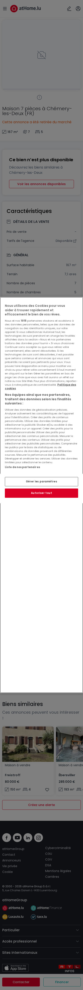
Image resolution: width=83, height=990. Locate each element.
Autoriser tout (41, 493)
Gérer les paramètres (41, 481)
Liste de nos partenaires (22, 467)
